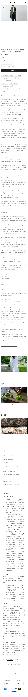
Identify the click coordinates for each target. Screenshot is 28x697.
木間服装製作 (13, 83)
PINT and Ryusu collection (16, 301)
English (18, 683)
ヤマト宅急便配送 (7, 80)
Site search (5, 462)
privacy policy (6, 488)
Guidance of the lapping (9, 471)
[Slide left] (12, 45)
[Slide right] (15, 45)
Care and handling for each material (11, 474)
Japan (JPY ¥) (8, 683)
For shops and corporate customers (11, 484)
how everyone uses (7, 481)
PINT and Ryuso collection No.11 (9, 346)
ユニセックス (18, 80)
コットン (12, 78)
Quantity (3, 60)
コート (19, 78)
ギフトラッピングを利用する (8, 66)
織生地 (4, 91)
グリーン (5, 78)
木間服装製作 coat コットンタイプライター (13, 89)
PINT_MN (12, 694)
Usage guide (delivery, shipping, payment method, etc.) (13, 466)
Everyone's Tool (7, 478)
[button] (2, 2)
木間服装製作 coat (7, 86)
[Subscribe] (23, 668)
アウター (19, 75)
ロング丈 (5, 83)
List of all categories (8, 459)
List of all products (7, 455)
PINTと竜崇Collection (8, 75)
